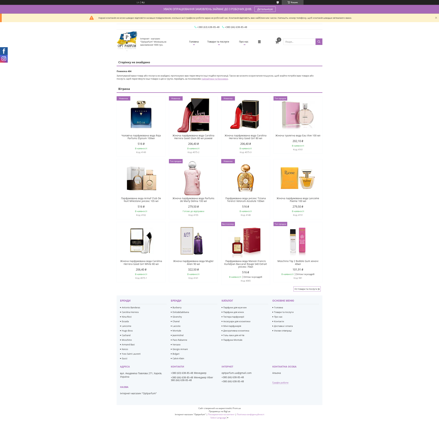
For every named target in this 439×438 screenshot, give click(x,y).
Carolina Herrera (130, 312)
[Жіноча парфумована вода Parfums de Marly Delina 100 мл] (193, 178)
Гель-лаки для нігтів (233, 335)
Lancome (126, 326)
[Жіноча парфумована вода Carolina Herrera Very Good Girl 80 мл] (245, 115)
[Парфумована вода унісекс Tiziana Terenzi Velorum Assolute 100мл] (245, 178)
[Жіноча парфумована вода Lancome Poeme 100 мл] (298, 178)
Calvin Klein (178, 358)
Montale (177, 330)
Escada (125, 321)
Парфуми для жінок (233, 312)
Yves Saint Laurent (131, 353)
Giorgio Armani (180, 349)
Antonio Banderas (131, 307)
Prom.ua (237, 408)
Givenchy (177, 316)
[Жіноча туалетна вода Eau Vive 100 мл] (298, 115)
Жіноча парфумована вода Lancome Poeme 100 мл (298, 199)
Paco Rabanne (180, 339)
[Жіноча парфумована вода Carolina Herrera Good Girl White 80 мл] (141, 241)
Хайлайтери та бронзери (214, 78)
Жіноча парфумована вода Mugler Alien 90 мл (193, 262)
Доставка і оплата (283, 326)
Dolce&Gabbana (181, 312)
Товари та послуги (218, 41)
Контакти (279, 321)
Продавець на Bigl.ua (219, 411)
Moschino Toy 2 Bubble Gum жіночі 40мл (297, 262)
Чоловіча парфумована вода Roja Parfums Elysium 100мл (141, 137)
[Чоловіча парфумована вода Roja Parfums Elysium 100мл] (141, 115)
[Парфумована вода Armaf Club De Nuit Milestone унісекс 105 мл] (141, 178)
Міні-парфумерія (232, 326)
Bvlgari (176, 353)
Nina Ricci (127, 316)
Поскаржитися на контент (221, 414)
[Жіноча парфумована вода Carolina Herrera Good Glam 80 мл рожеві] (193, 115)
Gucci (124, 358)
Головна (194, 41)
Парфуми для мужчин (235, 307)
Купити (159, 105)
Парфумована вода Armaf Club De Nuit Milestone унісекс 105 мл (141, 199)
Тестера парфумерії (233, 316)
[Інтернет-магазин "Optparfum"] (127, 41)
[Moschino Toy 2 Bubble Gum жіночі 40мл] (298, 241)
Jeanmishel (178, 335)
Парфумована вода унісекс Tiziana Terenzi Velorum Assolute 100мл (245, 199)
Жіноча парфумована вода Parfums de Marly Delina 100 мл (193, 199)
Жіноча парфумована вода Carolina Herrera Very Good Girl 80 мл (245, 137)
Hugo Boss (127, 330)
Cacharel (126, 335)
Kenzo (125, 349)
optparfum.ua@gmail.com (237, 373)
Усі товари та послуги (305, 288)
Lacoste (176, 326)
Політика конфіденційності (250, 414)
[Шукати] (319, 41)
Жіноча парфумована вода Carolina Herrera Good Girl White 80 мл (141, 262)
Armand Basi (128, 344)
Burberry (177, 307)
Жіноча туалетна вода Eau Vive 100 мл (297, 135)
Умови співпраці (283, 330)
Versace (176, 344)
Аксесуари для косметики (236, 321)
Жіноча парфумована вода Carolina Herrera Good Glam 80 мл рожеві (193, 137)
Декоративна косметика (236, 330)
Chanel (176, 321)
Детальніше (265, 9)
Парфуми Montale (232, 339)
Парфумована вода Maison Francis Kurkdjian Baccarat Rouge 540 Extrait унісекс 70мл (245, 264)
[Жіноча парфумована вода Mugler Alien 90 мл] (193, 241)
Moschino (127, 339)
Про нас (243, 41)
